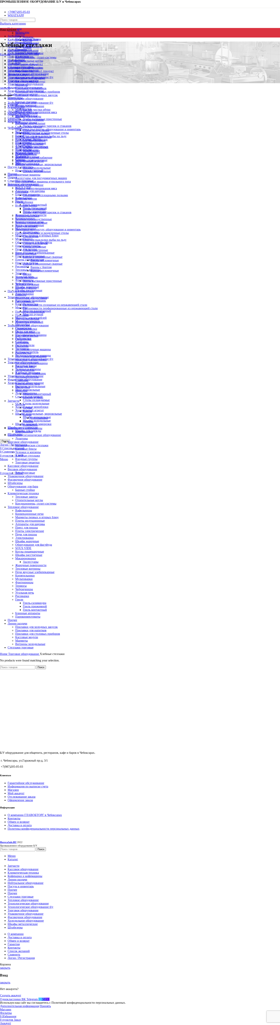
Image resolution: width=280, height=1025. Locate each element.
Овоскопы (22, 346)
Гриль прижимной (35, 606)
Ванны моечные (25, 253)
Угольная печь (24, 592)
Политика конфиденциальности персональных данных (43, 828)
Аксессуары (30, 561)
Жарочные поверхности (30, 565)
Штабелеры (15, 483)
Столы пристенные (35, 250)
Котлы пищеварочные (29, 551)
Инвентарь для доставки (31, 298)
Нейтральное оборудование (25, 98)
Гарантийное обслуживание (26, 783)
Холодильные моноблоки (31, 406)
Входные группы (26, 459)
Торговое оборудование (23, 442)
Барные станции (26, 287)
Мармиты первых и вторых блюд (36, 517)
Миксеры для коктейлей (31, 359)
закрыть (5, 87)
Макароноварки (25, 558)
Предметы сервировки (30, 311)
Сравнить (14, 954)
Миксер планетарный (37, 394)
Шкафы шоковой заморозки (33, 137)
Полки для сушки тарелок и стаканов (47, 126)
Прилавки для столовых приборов (37, 633)
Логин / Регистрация (21, 958)
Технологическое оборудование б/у (30, 102)
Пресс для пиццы (26, 527)
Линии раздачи (17, 623)
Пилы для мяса (25, 366)
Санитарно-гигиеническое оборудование (34, 435)
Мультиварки (24, 579)
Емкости (20, 294)
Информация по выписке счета (28, 786)
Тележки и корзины (28, 452)
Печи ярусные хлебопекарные (34, 572)
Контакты (14, 818)
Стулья (27, 407)
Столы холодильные (36, 403)
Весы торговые (25, 472)
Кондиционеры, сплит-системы (35, 57)
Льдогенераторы (26, 154)
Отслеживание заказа (21, 796)
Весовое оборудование (22, 469)
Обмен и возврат (19, 821)
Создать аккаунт (10, 995)
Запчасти (13, 400)
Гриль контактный (35, 609)
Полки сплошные (34, 209)
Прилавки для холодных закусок (36, 627)
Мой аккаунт (16, 793)
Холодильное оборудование (26, 119)
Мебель (20, 33)
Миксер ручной (33, 314)
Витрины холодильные (30, 386)
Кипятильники (25, 575)
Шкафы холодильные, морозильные (38, 413)
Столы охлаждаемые (36, 400)
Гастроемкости (24, 301)
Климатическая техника (23, 493)
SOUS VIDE (23, 548)
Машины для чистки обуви (32, 109)
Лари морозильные (27, 389)
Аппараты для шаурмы (30, 191)
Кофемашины (24, 431)
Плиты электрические (29, 259)
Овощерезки (23, 339)
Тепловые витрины (27, 568)
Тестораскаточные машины (33, 349)
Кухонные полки (26, 205)
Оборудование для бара (23, 486)
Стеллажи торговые (21, 647)
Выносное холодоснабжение (33, 157)
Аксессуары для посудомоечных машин (41, 178)
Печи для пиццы (26, 534)
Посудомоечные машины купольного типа (43, 181)
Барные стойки (25, 489)
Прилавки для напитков (30, 630)
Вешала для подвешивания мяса (36, 188)
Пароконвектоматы (27, 616)
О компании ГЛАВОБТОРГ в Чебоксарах (35, 815)
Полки (27, 274)
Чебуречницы (24, 589)
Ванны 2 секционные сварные (42, 256)
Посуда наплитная (27, 318)
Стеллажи (21, 191)
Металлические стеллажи (31, 445)
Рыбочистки (23, 352)
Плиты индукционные (30, 520)
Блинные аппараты (27, 613)
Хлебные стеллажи (27, 455)
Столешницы (39, 418)
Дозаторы (21, 438)
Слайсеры (21, 380)
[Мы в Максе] (1, 5)
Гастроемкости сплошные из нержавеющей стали (55, 304)
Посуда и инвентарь (21, 291)
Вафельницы (23, 510)
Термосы (21, 273)
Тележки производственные (33, 219)
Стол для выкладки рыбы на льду (44, 239)
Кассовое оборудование (23, 465)
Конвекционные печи (29, 513)
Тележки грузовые (27, 284)
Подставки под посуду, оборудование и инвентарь (48, 229)
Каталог (5, 54)
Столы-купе (30, 236)
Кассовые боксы (26, 448)
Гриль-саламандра (34, 603)
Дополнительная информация (19, 1006)
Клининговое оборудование (26, 106)
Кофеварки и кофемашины (25, 428)
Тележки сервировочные (31, 222)
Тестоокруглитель (26, 376)
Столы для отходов (35, 243)
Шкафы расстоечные (28, 555)
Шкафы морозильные (37, 171)
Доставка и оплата (20, 825)
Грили (19, 599)
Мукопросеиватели (27, 332)
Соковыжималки (26, 328)
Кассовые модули (26, 637)
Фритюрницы (24, 582)
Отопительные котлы (29, 60)
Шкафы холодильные (37, 420)
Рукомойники (24, 202)
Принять (45, 1006)
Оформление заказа (20, 800)
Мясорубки (22, 387)
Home (4, 654)
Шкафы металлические (23, 113)
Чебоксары (22, 132)
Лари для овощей (26, 226)
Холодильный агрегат (29, 161)
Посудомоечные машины (24, 174)
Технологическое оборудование (28, 325)
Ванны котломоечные (44, 260)
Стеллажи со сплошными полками (45, 195)
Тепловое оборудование (23, 507)
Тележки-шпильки (27, 215)
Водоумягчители (26, 198)
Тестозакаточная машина (31, 363)
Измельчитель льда (27, 383)
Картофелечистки (26, 335)
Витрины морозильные (30, 140)
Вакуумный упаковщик (30, 373)
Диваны (28, 36)
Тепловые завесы (26, 496)
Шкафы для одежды (28, 116)
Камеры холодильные (29, 143)
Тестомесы (22, 342)
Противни (22, 315)
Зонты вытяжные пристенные (42, 280)
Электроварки (24, 537)
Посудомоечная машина (30, 356)
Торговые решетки (27, 462)
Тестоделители (24, 370)
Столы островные (34, 246)
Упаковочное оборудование (25, 476)
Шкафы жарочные (27, 541)
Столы (27, 414)
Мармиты (21, 640)
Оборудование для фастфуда (33, 544)
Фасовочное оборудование (25, 479)
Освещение (30, 424)
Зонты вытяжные (26, 277)
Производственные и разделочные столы (42, 233)
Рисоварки (22, 266)
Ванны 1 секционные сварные (42, 263)
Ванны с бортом (41, 267)
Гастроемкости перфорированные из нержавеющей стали (60, 308)
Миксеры (21, 307)
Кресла (27, 411)
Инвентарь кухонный (29, 322)
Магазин (13, 789)
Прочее (12, 620)
